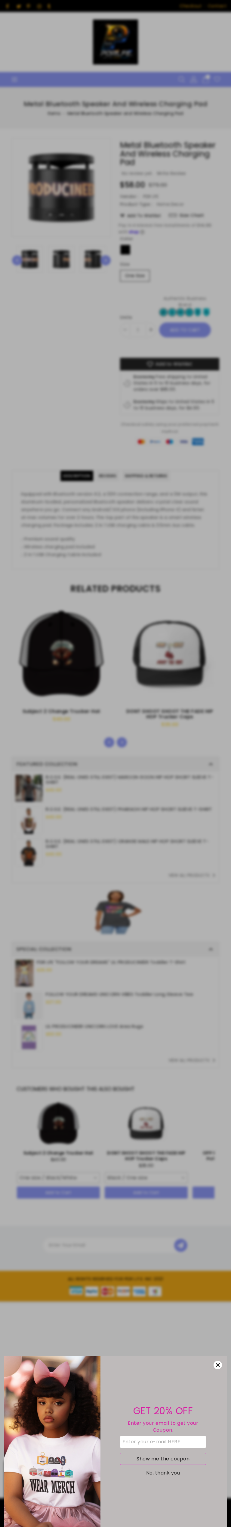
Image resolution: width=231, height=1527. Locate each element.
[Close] (218, 1365)
